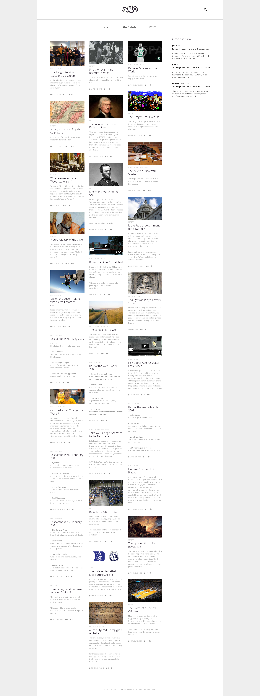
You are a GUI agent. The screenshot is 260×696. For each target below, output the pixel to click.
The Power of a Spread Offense (142, 609)
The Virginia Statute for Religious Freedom (103, 125)
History (92, 66)
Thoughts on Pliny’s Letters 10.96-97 (144, 301)
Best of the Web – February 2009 (66, 456)
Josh (174, 64)
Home (105, 27)
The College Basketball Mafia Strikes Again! (103, 572)
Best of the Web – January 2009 (66, 523)
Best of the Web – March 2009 (143, 408)
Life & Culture (55, 68)
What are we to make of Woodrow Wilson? (64, 179)
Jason (175, 46)
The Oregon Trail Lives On (143, 117)
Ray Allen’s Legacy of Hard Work (144, 69)
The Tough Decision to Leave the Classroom (63, 73)
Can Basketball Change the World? (66, 411)
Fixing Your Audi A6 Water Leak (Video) (143, 364)
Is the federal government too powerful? (144, 227)
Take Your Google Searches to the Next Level (105, 434)
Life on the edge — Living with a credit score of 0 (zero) (65, 302)
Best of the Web (56, 335)
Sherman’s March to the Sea (103, 193)
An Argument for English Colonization (65, 131)
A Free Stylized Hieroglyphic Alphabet (105, 631)
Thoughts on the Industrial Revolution (144, 545)
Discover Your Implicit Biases (141, 470)
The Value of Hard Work (103, 330)
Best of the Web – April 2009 (103, 367)
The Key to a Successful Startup (142, 172)
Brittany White (179, 83)
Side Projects (129, 27)
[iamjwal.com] (130, 9)
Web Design (144, 167)
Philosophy (54, 236)
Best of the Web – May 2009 (67, 339)
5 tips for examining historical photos (101, 71)
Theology (137, 296)
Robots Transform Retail (104, 511)
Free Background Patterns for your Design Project (66, 590)
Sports (142, 64)
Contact (153, 27)
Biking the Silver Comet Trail (106, 262)
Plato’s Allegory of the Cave (66, 239)
